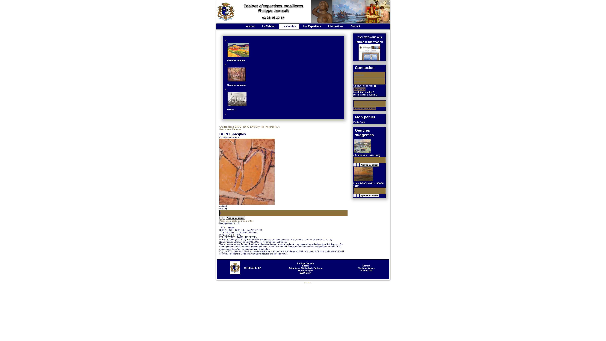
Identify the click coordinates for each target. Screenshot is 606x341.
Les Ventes (289, 26)
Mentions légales (366, 268)
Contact (355, 26)
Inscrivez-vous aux (369, 37)
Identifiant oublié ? (363, 92)
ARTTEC (307, 282)
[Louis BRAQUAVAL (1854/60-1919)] (363, 180)
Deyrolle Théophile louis (268, 127)
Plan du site (366, 270)
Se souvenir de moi (363, 85)
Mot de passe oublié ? (365, 94)
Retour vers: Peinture (230, 129)
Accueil (250, 26)
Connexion (359, 89)
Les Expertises (312, 26)
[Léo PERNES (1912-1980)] (362, 152)
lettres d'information (369, 42)
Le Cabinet (268, 26)
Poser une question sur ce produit (236, 221)
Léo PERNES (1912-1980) (366, 155)
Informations (335, 26)
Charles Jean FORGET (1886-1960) (237, 127)
